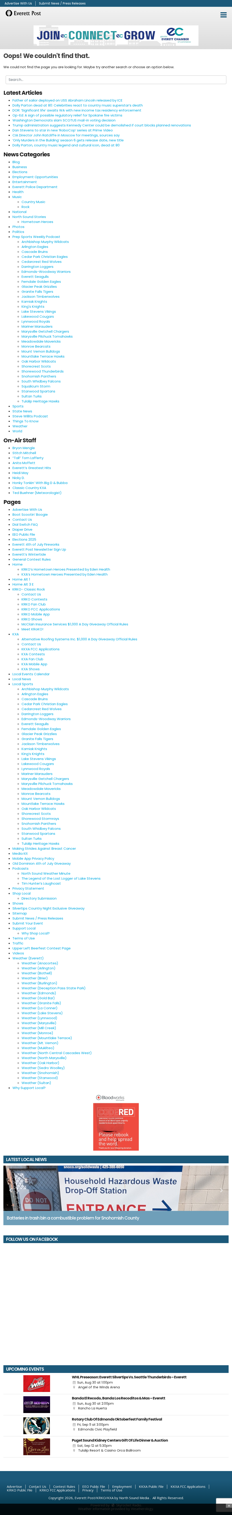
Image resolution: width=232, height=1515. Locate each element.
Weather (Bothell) (37, 973)
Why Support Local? (29, 1087)
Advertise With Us (18, 3)
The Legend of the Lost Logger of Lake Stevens (61, 878)
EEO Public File (23, 534)
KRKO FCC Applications (41, 609)
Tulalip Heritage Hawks (40, 401)
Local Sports (22, 684)
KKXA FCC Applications (41, 649)
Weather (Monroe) (37, 1033)
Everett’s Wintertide (29, 554)
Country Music (33, 201)
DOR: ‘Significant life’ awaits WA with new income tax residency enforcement (76, 110)
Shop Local (21, 893)
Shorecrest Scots (36, 366)
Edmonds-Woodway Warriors (46, 271)
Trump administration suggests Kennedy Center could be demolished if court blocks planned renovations (101, 125)
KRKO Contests (34, 599)
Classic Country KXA (29, 487)
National (19, 211)
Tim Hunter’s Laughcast (41, 883)
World (17, 431)
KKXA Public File (151, 1486)
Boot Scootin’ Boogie (30, 514)
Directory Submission (39, 898)
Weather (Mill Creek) (39, 1028)
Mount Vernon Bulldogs (41, 351)
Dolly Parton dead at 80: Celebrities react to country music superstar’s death (77, 105)
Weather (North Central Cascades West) (57, 1052)
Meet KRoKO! (32, 629)
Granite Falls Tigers (37, 291)
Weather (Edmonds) (39, 993)
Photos (18, 226)
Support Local (24, 928)
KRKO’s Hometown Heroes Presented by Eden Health (66, 569)
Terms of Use (23, 938)
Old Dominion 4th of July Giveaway (41, 863)
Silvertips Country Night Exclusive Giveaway (48, 908)
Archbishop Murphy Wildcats (45, 241)
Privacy (88, 1490)
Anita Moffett (23, 462)
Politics (18, 231)
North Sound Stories (29, 216)
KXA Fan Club (32, 659)
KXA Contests (33, 654)
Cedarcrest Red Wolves (42, 261)
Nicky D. (18, 477)
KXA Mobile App (34, 664)
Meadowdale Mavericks (41, 341)
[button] (223, 15)
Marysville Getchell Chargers (45, 331)
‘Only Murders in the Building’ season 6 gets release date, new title (68, 140)
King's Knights (33, 306)
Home (17, 564)
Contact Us (22, 519)
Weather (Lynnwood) (39, 1018)
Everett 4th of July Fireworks (35, 544)
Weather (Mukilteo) (38, 1047)
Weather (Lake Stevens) (42, 1013)
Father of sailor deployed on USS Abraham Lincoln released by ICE (67, 100)
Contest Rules (64, 1486)
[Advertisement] (116, 35)
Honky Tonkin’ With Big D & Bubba (40, 482)
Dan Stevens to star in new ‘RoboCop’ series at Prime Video (62, 130)
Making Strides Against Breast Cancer (44, 848)
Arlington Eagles (35, 246)
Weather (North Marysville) (44, 1057)
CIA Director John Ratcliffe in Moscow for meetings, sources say (66, 135)
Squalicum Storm (36, 386)
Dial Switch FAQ (25, 524)
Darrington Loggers (37, 266)
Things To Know (25, 421)
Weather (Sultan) (36, 1082)
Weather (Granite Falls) (41, 1003)
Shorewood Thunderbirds (43, 371)
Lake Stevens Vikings (39, 311)
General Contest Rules (31, 559)
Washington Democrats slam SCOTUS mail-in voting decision (64, 120)
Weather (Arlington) (39, 968)
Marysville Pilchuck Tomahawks (47, 336)
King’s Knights (33, 753)
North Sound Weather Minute (46, 873)
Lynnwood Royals (36, 321)
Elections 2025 (24, 539)
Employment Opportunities (35, 176)
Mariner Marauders (37, 326)
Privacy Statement (28, 888)
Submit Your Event (27, 923)
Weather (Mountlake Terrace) (47, 1038)
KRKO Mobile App (36, 614)
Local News (21, 679)
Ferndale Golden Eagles (41, 281)
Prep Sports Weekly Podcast (36, 236)
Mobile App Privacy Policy (33, 858)
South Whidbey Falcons (41, 381)
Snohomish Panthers (39, 376)
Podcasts (20, 868)
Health (18, 191)
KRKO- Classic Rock (28, 589)
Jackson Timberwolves (41, 296)
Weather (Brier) (35, 978)
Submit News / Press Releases (62, 3)
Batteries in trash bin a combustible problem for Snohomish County (73, 1218)
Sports (18, 406)
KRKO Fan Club (34, 604)
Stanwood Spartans (38, 391)
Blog (16, 162)
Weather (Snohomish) (40, 1072)
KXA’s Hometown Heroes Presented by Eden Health (65, 574)
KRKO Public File (19, 1490)
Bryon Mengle (23, 447)
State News (22, 411)
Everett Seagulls (35, 276)
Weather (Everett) (28, 958)
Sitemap (19, 913)
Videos (18, 953)
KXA (15, 634)
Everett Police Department (35, 186)
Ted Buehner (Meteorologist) (37, 492)
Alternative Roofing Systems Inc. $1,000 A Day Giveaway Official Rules (79, 639)
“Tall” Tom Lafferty (28, 457)
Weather (19, 426)
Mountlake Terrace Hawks (43, 356)
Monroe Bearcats (36, 346)
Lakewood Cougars (38, 316)
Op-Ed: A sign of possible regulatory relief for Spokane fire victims (67, 115)
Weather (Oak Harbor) (40, 1062)
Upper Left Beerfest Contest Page (41, 948)
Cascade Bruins (35, 251)
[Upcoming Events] (36, 1383)
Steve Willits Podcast (30, 416)
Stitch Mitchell (24, 452)
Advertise (14, 1486)
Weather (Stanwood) (40, 1077)
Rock (25, 206)
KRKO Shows (32, 619)
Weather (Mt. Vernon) (40, 1043)
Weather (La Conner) (40, 1008)
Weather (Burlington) (39, 983)
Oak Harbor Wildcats (39, 361)
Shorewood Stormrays (40, 818)
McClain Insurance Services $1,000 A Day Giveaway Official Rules (75, 624)
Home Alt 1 (21, 579)
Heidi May (20, 472)
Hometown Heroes (37, 221)
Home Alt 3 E (23, 584)
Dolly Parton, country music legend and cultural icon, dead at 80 (66, 145)
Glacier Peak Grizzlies (39, 286)
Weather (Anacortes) (40, 963)
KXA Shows (31, 669)
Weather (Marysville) (39, 1023)
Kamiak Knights (34, 301)
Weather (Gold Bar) (38, 998)
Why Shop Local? (36, 933)
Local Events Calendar (31, 674)
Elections (19, 171)
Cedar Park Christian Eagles (45, 256)
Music (17, 196)
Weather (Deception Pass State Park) (54, 988)
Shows (17, 903)
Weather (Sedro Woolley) (43, 1067)
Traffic (17, 943)
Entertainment (24, 181)
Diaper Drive (22, 529)
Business (19, 167)
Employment (122, 1486)
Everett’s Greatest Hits (31, 467)
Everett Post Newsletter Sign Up (39, 549)
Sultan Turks (32, 396)
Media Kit (20, 853)
